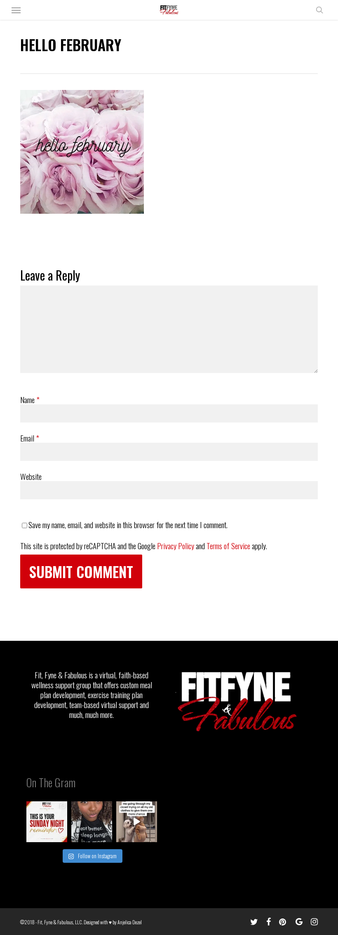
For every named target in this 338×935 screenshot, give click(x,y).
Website (31, 476)
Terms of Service (228, 545)
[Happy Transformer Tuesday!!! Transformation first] (91, 821)
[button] (16, 10)
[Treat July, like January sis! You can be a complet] (136, 821)
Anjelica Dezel (129, 922)
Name (30, 399)
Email (29, 438)
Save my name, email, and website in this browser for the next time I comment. (128, 524)
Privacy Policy (175, 545)
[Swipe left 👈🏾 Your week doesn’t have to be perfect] (46, 821)
